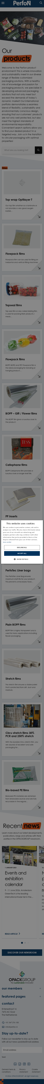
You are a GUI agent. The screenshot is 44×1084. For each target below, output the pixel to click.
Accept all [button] (22, 553)
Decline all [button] (22, 547)
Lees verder (7, 542)
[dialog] (22, 542)
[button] (22, 559)
